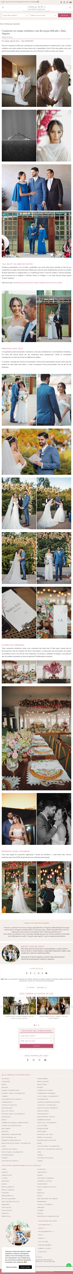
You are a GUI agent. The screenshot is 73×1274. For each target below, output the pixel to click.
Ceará (5, 1178)
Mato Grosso (8, 1187)
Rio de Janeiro (9, 1198)
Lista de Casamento (47, 1122)
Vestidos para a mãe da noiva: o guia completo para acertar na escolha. (37, 283)
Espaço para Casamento (13, 1114)
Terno (5, 1158)
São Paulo (6, 1207)
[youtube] (70, 2)
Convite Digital (9, 1105)
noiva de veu (31, 981)
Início (2, 24)
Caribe (40, 1210)
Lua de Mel (42, 1125)
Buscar (36, 1046)
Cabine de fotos (45, 1090)
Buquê (40, 1087)
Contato (42, 1252)
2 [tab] (36, 1025)
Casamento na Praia (12, 1099)
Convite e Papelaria (47, 1105)
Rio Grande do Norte (47, 1198)
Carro (5, 1096)
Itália (40, 1213)
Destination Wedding (47, 1108)
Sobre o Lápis (44, 1248)
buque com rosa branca (11, 979)
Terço (40, 1155)
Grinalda (6, 1117)
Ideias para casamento (12, 24)
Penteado (41, 1131)
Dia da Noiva (8, 1111)
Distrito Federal (45, 1178)
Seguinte (41, 987)
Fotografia (43, 1114)
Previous (1, 1007)
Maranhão (42, 1184)
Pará (39, 1190)
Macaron (6, 1128)
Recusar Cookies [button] (11, 1267)
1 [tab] (34, 1025)
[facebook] (61, 2)
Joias (4, 1120)
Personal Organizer (11, 1134)
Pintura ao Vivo (45, 1134)
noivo (41, 1238)
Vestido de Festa (45, 1158)
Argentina (7, 1175)
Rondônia (42, 1201)
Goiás (4, 1184)
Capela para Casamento (13, 1093)
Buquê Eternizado (10, 1090)
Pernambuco (8, 1195)
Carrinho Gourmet (46, 1093)
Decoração (7, 1108)
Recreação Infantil (47, 1140)
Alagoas (41, 1169)
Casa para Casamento (47, 1096)
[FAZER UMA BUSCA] (69, 8)
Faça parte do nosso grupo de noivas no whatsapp (21, 2)
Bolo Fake (42, 1084)
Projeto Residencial (11, 1140)
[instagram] (64, 2)
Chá (40, 1235)
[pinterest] (67, 2)
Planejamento (45, 1231)
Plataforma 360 (9, 1137)
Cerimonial (7, 1102)
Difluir (53, 1261)
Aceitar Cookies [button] (25, 1267)
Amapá (5, 1172)
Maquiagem (42, 1128)
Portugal (6, 1216)
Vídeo (40, 1161)
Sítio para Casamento (12, 1152)
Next (72, 1007)
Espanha (6, 1181)
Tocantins (7, 1210)
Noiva (41, 1228)
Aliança (6, 1078)
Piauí (39, 1195)
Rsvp (4, 1146)
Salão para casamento (48, 1146)
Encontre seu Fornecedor (36, 1031)
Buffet (5, 1087)
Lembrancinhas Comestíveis (15, 1122)
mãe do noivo (68, 979)
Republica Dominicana (48, 1216)
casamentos (44, 1225)
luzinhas (61, 979)
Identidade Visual (46, 1117)
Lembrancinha (44, 1120)
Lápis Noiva (36, 7)
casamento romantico (51, 979)
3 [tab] (38, 1025)
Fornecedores (45, 1245)
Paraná (40, 1193)
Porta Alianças (44, 1137)
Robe (39, 1143)
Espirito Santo (44, 1181)
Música (5, 1131)
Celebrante (42, 1099)
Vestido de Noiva (10, 1161)
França (5, 1213)
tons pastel (51, 981)
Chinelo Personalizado (48, 1102)
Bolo (4, 1084)
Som (39, 1152)
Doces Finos (43, 1111)
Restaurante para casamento (16, 1143)
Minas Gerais (8, 1190)
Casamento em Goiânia (25, 979)
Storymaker (7, 1155)
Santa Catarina (45, 1204)
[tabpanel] (19, 1008)
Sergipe (40, 1207)
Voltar (31, 987)
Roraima (6, 1204)
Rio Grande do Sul (11, 1201)
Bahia (40, 1175)
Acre (4, 1169)
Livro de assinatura (12, 1125)
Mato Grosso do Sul (47, 1187)
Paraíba (5, 1193)
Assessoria (42, 1078)
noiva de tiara (23, 981)
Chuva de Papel (47, 1261)
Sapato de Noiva (9, 1149)
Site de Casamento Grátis (49, 1149)
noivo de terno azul (41, 981)
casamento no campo (38, 979)
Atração (6, 1081)
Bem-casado (43, 1081)
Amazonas (42, 1172)
